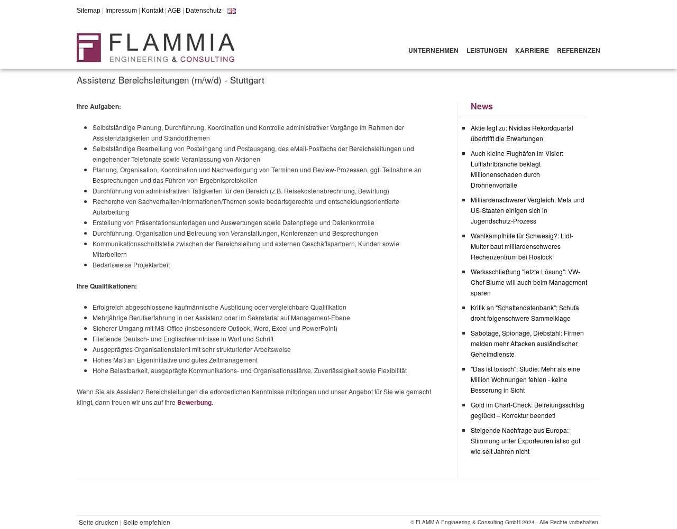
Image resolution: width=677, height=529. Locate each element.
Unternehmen (433, 50)
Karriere (532, 50)
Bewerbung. (195, 402)
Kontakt (152, 10)
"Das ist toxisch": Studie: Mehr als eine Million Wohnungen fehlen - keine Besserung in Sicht (525, 379)
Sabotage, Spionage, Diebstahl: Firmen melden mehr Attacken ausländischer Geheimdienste (527, 343)
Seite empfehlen (146, 521)
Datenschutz (204, 10)
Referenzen (578, 50)
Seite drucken (98, 521)
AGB (174, 10)
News (482, 106)
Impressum (121, 10)
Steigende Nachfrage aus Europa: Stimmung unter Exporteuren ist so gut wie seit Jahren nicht (525, 440)
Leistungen (486, 50)
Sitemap (88, 10)
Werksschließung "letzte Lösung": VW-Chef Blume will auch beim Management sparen (529, 282)
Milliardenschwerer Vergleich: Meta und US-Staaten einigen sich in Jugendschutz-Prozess (527, 210)
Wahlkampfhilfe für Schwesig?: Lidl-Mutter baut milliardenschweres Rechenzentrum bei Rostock (522, 246)
